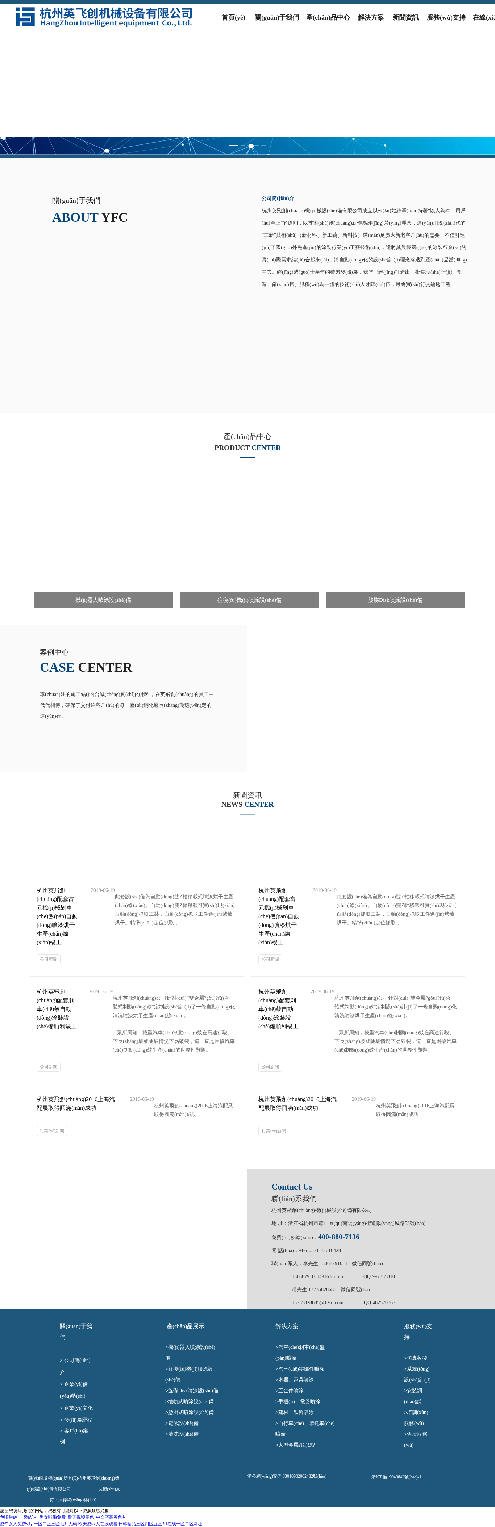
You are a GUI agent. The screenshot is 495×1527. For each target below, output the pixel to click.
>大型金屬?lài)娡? (298, 1445)
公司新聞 (48, 959)
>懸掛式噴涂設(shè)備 (191, 1412)
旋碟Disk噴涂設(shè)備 (193, 1390)
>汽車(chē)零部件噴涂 (304, 1369)
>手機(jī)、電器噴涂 (300, 1401)
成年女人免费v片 (16, 1523)
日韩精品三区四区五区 (140, 1523)
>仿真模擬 (416, 1358)
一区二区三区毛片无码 (55, 1523)
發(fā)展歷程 (78, 1420)
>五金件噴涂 (293, 1390)
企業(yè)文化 (79, 1408)
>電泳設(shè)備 (186, 1423)
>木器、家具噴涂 (301, 1380)
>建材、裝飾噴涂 (296, 1412)
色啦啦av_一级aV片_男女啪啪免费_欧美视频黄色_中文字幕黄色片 (63, 1517)
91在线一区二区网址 (182, 1523)
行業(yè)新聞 (52, 1130)
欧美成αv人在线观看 (97, 1523)
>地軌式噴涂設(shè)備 (191, 1401)
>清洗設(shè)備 (191, 1434)
